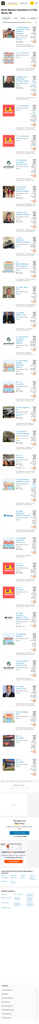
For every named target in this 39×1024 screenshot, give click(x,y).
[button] (36, 3)
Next (29, 788)
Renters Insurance (6, 897)
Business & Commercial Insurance (30, 904)
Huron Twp (4, 881)
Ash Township (13, 881)
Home (3, 781)
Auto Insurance (18, 894)
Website (18, 38)
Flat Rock (12, 781)
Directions (24, 38)
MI (7, 781)
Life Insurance (5, 902)
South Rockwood (33, 878)
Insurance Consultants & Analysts (18, 904)
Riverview (13, 875)
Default (33, 18)
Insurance (19, 781)
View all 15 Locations (33, 83)
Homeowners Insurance (30, 895)
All (16, 18)
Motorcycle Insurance (17, 898)
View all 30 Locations (33, 486)
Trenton (3, 875)
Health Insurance (6, 907)
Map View (7, 18)
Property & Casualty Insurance (30, 899)
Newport (23, 877)
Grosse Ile (33, 875)
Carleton (23, 875)
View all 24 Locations (33, 112)
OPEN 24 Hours (26, 22)
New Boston (4, 877)
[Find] (32, 3)
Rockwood (14, 877)
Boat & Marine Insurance (22, 36)
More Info (18, 39)
